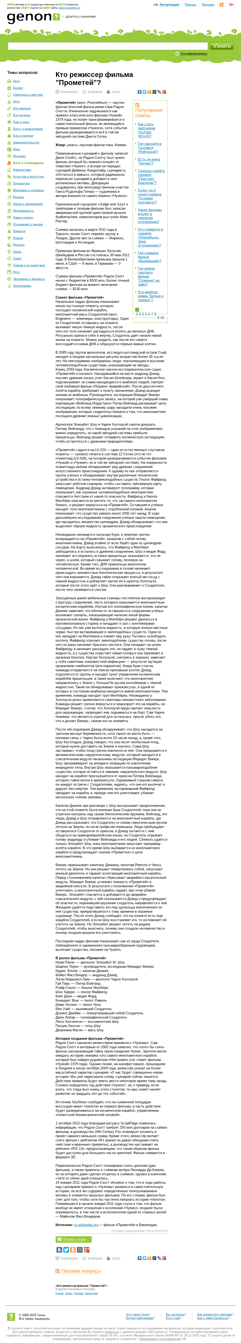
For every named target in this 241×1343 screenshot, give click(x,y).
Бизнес (18, 88)
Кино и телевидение (28, 163)
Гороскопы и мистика (28, 94)
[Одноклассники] (149, 92)
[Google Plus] (164, 92)
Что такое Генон (137, 1314)
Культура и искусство (28, 176)
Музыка (18, 197)
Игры (16, 149)
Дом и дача (21, 122)
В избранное (95, 91)
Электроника (22, 286)
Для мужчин (21, 115)
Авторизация (169, 4)
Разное (18, 238)
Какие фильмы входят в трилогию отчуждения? (150, 216)
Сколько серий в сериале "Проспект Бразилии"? (151, 177)
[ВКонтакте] (139, 92)
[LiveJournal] (159, 92)
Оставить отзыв (74, 1239)
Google (60, 1293)
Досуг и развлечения (28, 129)
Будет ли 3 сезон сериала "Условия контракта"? (149, 196)
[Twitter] (144, 92)
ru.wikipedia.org (86, 1225)
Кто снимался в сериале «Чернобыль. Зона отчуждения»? (150, 237)
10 (162, 317)
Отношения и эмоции (28, 224)
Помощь (191, 4)
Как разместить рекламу (214, 1314)
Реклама (208, 4)
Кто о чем (173, 1318)
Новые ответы (23, 217)
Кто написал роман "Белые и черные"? (151, 296)
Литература (21, 183)
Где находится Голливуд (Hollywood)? (149, 148)
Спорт (17, 258)
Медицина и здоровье (28, 190)
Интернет (19, 156)
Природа (19, 231)
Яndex (69, 1293)
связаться (111, 1332)
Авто (16, 81)
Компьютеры (22, 170)
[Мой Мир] (154, 92)
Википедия (91, 1293)
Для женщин (22, 108)
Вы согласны (175, 1314)
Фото (16, 272)
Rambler (79, 1293)
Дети (16, 101)
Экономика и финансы (29, 279)
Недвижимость (23, 210)
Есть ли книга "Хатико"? (149, 161)
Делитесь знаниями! (81, 16)
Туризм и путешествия (29, 265)
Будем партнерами (139, 1318)
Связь (17, 251)
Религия (18, 245)
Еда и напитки (23, 135)
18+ (231, 4)
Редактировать (69, 91)
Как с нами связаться (212, 1318)
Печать (116, 91)
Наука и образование (28, 204)
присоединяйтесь (69, 7)
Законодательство (26, 142)
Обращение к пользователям (160, 1339)
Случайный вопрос (194, 53)
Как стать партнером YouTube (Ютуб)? (146, 130)
